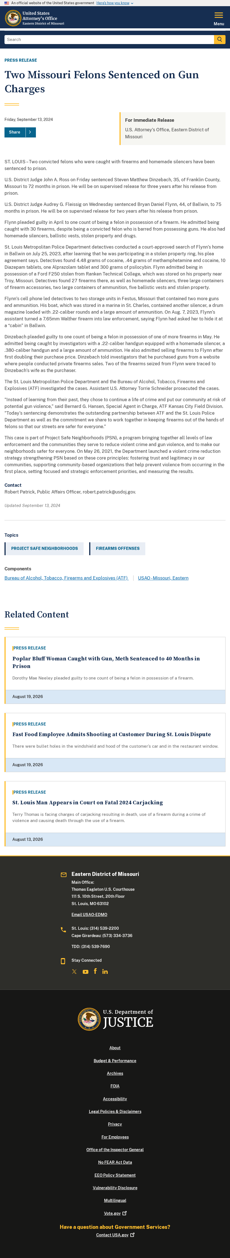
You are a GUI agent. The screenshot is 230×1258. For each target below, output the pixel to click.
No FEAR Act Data (115, 1162)
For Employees (115, 1137)
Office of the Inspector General (115, 1149)
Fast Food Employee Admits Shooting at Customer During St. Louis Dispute (111, 734)
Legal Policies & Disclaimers (115, 1111)
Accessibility (115, 1099)
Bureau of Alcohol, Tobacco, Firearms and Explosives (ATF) (66, 578)
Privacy (115, 1124)
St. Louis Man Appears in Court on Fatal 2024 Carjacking (87, 802)
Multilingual (115, 1200)
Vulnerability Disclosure (115, 1188)
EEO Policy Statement (115, 1175)
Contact (112, 1235)
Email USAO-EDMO (89, 914)
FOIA (115, 1086)
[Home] (35, 25)
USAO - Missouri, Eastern (163, 578)
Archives (115, 1073)
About (115, 1048)
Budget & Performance (115, 1061)
